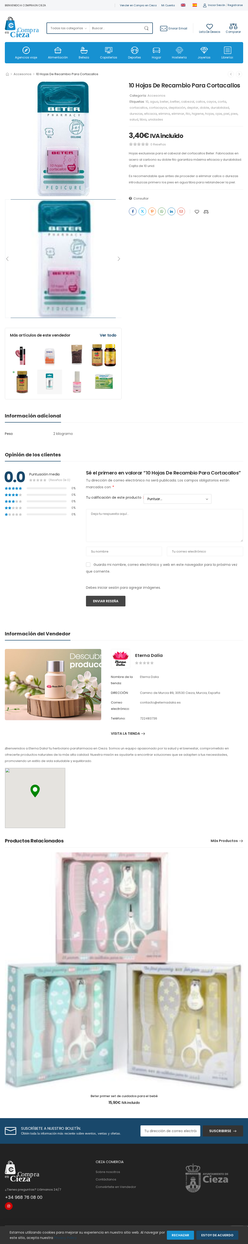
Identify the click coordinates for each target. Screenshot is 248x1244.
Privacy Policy (65, 1237)
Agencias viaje (26, 57)
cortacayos (158, 107)
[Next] (119, 259)
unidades (155, 119)
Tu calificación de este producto (115, 497)
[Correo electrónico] (181, 211)
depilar (192, 107)
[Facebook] (133, 211)
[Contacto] (164, 28)
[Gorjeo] (142, 211)
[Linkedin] (171, 211)
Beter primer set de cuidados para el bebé (124, 1096)
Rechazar (180, 1235)
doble (204, 107)
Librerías (227, 57)
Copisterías (108, 57)
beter (164, 101)
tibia (143, 119)
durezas (136, 113)
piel (226, 113)
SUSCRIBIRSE (220, 1131)
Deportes (134, 57)
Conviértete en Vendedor (116, 1187)
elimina (164, 113)
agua (154, 101)
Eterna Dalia (149, 655)
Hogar (156, 57)
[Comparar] (206, 212)
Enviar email (178, 28)
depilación (177, 107)
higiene (198, 113)
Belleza (84, 57)
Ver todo (108, 335)
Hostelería (179, 57)
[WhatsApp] (162, 211)
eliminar (177, 113)
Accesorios (22, 74)
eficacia (150, 113)
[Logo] (22, 28)
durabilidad (220, 107)
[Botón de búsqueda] (147, 28)
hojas (209, 113)
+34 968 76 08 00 (23, 1197)
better (175, 101)
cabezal (187, 101)
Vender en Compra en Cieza (138, 5)
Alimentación (58, 57)
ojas (218, 113)
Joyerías (204, 57)
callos (200, 101)
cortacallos (138, 107)
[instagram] (9, 1206)
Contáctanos (106, 1179)
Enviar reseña (105, 601)
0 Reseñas (158, 144)
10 (147, 101)
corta (222, 101)
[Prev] (8, 259)
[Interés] (152, 211)
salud (134, 119)
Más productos (224, 840)
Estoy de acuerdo (217, 1235)
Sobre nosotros (108, 1172)
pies (234, 113)
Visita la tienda (125, 734)
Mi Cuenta (168, 5)
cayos (211, 101)
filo (188, 113)
